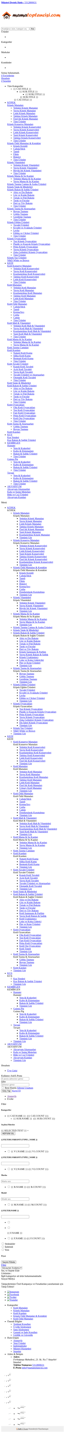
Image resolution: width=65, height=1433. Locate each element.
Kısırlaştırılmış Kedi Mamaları (27, 293)
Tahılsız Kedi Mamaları (24, 296)
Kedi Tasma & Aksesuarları (20, 424)
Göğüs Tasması (20, 214)
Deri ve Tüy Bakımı (22, 203)
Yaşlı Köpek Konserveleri (25, 135)
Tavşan (10, 473)
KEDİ (10, 263)
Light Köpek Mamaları (24, 113)
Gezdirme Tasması (22, 217)
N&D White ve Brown (18, 260)
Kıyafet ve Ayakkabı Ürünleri (27, 227)
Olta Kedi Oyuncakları (24, 407)
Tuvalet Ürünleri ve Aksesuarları (28, 374)
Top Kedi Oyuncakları (24, 410)
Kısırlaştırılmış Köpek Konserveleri (36, 562)
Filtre (3, 1265)
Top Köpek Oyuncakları (25, 241)
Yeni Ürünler (19, 1343)
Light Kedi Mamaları (23, 298)
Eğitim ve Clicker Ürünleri (26, 233)
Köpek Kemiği (20, 146)
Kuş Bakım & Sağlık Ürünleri (21, 440)
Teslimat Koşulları (22, 1324)
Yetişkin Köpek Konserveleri (27, 127)
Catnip (16, 317)
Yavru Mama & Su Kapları (26, 181)
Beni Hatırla (11, 1088)
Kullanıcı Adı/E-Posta (11, 1075)
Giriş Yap (6, 1091)
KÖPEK (11, 102)
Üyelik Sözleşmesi (22, 1327)
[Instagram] (13, 1292)
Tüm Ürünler (19, 121)
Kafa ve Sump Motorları (19, 492)
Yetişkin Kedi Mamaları (24, 287)
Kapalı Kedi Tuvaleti (23, 366)
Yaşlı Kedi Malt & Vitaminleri (27, 334)
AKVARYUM (14, 486)
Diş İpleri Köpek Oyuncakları (33, 722)
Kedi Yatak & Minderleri (19, 383)
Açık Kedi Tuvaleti (22, 369)
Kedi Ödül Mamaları (17, 304)
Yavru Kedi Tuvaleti (23, 372)
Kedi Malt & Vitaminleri (19, 323)
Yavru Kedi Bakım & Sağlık (32, 916)
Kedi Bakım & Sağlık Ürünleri (22, 385)
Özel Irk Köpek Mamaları (25, 119)
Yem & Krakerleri (21, 448)
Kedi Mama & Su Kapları (19, 339)
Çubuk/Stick (19, 148)
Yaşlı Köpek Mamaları (30, 532)
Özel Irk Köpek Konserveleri (33, 559)
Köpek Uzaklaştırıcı (28, 657)
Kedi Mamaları (14, 285)
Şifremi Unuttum (25, 1088)
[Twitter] (11, 1297)
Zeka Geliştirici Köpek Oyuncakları (30, 252)
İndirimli (9, 1247)
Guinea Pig (12, 459)
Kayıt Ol (16, 1090)
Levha (16, 230)
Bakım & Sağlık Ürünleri (25, 453)
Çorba (16, 315)
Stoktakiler (10, 1244)
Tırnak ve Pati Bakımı (23, 198)
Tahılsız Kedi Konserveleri (26, 276)
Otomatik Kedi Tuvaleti (24, 377)
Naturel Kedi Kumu (22, 353)
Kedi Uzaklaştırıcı (28, 918)
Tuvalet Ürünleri (21, 225)
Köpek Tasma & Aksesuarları (21, 208)
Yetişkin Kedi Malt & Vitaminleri (29, 325)
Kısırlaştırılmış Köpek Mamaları (34, 535)
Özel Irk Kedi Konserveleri (32, 761)
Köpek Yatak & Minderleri (20, 187)
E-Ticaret (25, 1429)
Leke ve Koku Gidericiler (31, 660)
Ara (32, 29)
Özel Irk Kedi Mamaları (30, 785)
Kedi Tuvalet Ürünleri (17, 364)
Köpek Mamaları (15, 105)
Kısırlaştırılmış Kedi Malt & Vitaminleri (32, 331)
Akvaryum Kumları (16, 497)
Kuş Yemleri (13, 437)
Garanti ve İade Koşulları (25, 1332)
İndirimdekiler (20, 1346)
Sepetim (17, 1351)
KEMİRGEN (13, 443)
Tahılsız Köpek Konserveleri (27, 138)
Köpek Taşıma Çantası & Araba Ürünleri (26, 184)
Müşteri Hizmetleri (22, 1348)
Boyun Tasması (20, 211)
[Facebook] (13, 1294)
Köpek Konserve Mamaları (20, 124)
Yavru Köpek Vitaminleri (25, 168)
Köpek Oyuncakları (16, 238)
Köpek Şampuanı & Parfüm (32, 652)
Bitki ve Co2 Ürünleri (17, 494)
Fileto (16, 154)
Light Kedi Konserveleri (25, 279)
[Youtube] (12, 1300)
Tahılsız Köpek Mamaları (25, 116)
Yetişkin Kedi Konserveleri (26, 268)
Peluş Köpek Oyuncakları (25, 247)
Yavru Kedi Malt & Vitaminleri (28, 328)
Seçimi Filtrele (8, 1262)
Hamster (11, 445)
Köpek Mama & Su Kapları (20, 176)
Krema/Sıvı (18, 312)
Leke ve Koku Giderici (30, 921)
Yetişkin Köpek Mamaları (25, 108)
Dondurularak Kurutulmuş (32, 592)
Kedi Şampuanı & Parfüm (31, 913)
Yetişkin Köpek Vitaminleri (26, 165)
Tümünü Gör (25, 537)
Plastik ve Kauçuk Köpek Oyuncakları (31, 244)
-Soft (19, 1429)
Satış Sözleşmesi (21, 1329)
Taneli (16, 151)
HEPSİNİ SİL (8, 1133)
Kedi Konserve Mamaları (19, 266)
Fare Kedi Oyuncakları (24, 413)
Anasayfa (11, 1096)
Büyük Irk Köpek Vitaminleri (27, 170)
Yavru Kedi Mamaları (23, 290)
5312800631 (38, 1365)
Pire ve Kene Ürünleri (29, 663)
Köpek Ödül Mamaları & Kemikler (24, 143)
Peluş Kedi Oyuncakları (24, 415)
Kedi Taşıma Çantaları (18, 347)
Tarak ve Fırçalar (21, 200)
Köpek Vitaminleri (16, 162)
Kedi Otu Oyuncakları (24, 418)
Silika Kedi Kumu (22, 355)
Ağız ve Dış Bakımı (22, 192)
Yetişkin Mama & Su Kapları (27, 178)
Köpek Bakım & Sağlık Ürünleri (22, 189)
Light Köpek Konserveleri (25, 132)
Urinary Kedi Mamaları (30, 788)
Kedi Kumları (13, 350)
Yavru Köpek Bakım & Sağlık (33, 654)
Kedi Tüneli (25, 948)
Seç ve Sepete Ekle (10, 1270)
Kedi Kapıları (13, 432)
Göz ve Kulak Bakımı (23, 195)
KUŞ (9, 434)
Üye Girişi (12, 1070)
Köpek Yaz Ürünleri (16, 257)
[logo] (31, 26)
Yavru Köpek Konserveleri (26, 129)
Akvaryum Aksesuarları (18, 489)
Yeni (7, 1250)
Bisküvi (17, 157)
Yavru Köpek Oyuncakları (26, 249)
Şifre (3, 1081)
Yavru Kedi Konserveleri (25, 271)
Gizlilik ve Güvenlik (23, 1335)
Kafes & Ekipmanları (23, 451)
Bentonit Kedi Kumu (23, 358)
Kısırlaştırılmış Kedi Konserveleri (29, 274)
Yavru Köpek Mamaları (24, 110)
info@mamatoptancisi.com (34, 1367)
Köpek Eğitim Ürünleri (18, 222)
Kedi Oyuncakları (15, 404)
